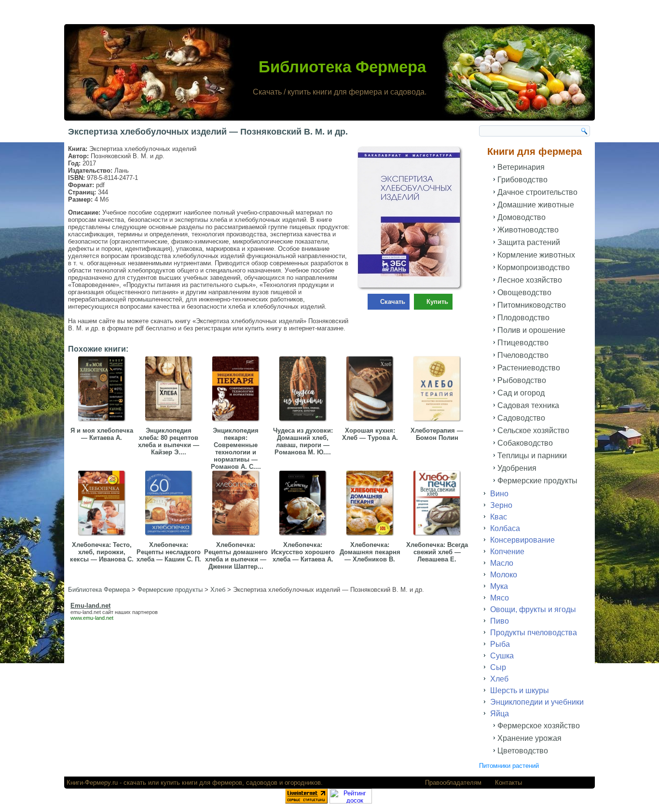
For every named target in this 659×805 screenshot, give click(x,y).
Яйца (499, 713)
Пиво (499, 621)
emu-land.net (85, 612)
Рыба (500, 644)
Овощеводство (524, 292)
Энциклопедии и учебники (537, 702)
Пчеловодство (523, 355)
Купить (437, 301)
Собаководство (525, 443)
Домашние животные (535, 205)
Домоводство (521, 217)
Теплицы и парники (532, 455)
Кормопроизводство (533, 267)
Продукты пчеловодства (533, 632)
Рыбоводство (521, 380)
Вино (499, 494)
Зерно (501, 505)
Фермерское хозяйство (538, 726)
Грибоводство (522, 180)
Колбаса (505, 528)
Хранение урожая (529, 738)
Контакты (508, 782)
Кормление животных (536, 255)
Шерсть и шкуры (519, 690)
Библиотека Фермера (342, 67)
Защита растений (528, 242)
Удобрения (516, 468)
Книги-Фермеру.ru (92, 782)
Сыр (498, 667)
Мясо (499, 598)
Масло (501, 563)
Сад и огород (521, 393)
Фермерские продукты (537, 481)
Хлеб (499, 679)
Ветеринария (521, 167)
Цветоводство (522, 751)
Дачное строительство (537, 192)
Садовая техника (528, 405)
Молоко (503, 575)
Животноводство (528, 230)
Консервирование (522, 540)
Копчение (507, 551)
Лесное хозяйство (529, 280)
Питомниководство (531, 305)
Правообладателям (453, 782)
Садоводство (521, 418)
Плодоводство (523, 318)
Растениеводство (528, 368)
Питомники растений (509, 765)
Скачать (392, 301)
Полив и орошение (531, 330)
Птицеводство (523, 343)
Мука (499, 586)
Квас (498, 517)
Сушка (502, 656)
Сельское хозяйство (533, 430)
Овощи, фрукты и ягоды (533, 609)
